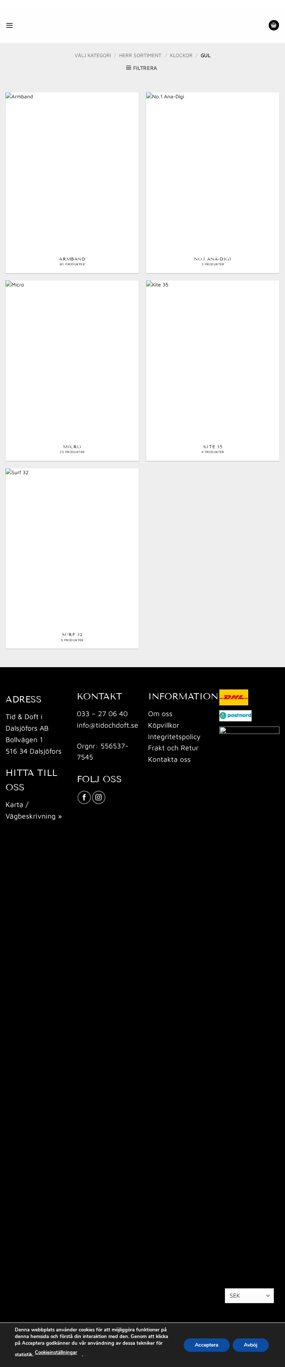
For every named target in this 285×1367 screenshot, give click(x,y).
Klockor (181, 55)
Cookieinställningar (56, 1352)
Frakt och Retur (173, 747)
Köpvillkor (163, 725)
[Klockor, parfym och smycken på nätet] (121, 25)
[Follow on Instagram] (98, 797)
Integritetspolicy (174, 736)
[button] (9, 25)
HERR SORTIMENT (140, 55)
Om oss (160, 713)
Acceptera (207, 1344)
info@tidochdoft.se (107, 725)
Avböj (251, 1344)
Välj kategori (93, 55)
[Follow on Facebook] (84, 797)
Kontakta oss (169, 759)
